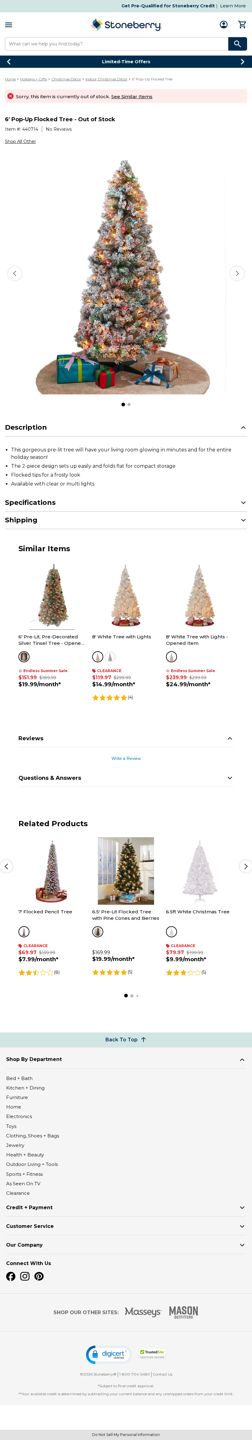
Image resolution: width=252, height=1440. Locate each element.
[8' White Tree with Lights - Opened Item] (200, 596)
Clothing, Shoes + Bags (32, 1136)
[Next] (237, 273)
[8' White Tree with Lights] (126, 596)
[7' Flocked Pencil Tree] (52, 871)
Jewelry (15, 1145)
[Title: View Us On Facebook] (10, 1276)
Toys (11, 1126)
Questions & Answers (49, 778)
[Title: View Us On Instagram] (25, 1276)
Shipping (21, 520)
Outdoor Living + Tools (32, 1164)
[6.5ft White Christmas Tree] (200, 871)
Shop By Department (34, 1059)
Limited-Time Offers (126, 61)
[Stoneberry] (126, 24)
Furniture (17, 1097)
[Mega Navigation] (8, 24)
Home (10, 79)
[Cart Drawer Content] (242, 24)
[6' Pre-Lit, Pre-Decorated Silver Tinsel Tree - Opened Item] (52, 596)
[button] (109, 1355)
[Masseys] (143, 1312)
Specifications (30, 502)
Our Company (24, 1245)
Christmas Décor (66, 79)
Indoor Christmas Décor (106, 79)
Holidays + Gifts (33, 79)
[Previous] (15, 273)
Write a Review (126, 758)
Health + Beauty (25, 1155)
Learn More (233, 6)
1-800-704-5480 (134, 1374)
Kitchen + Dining (25, 1088)
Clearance (18, 1193)
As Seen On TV (23, 1183)
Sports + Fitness (24, 1174)
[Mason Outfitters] (183, 1312)
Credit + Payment (29, 1207)
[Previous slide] (9, 62)
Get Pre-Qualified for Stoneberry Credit (168, 6)
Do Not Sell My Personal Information (126, 1434)
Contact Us (162, 1374)
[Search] (237, 44)
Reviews (30, 738)
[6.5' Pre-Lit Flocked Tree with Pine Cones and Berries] (126, 871)
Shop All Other (20, 141)
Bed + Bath (19, 1078)
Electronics (19, 1116)
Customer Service (30, 1226)
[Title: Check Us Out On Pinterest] (39, 1276)
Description (26, 427)
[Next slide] (243, 62)
